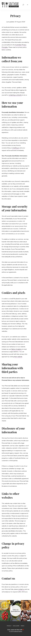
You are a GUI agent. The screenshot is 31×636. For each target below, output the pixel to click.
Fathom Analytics (16, 349)
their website (18, 357)
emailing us (15, 148)
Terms (22, 626)
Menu (27, 5)
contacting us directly (15, 95)
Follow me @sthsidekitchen (15, 610)
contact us (21, 589)
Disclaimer (16, 626)
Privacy (9, 626)
